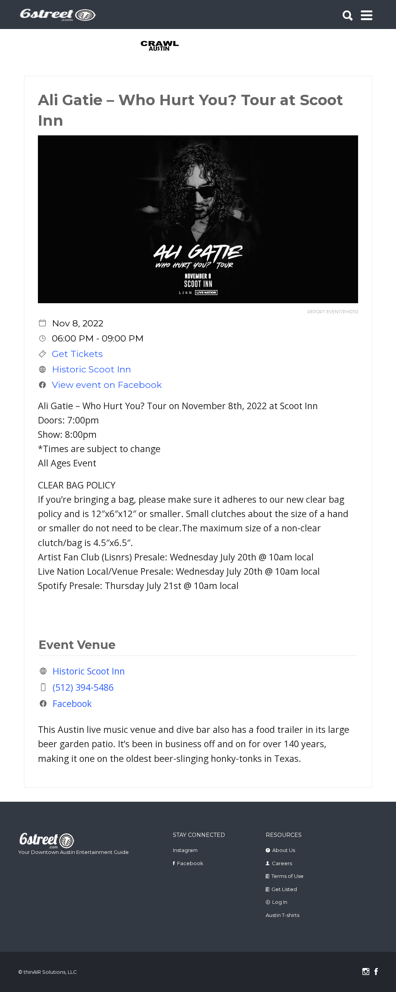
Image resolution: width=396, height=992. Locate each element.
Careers (282, 863)
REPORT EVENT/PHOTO (332, 311)
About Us (283, 850)
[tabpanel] (160, 46)
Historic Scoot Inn (91, 369)
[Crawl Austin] (160, 46)
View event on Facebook (107, 384)
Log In (279, 902)
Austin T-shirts (282, 915)
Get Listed (284, 889)
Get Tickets (77, 353)
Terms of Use (287, 876)
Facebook (72, 703)
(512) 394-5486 (83, 687)
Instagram (185, 850)
